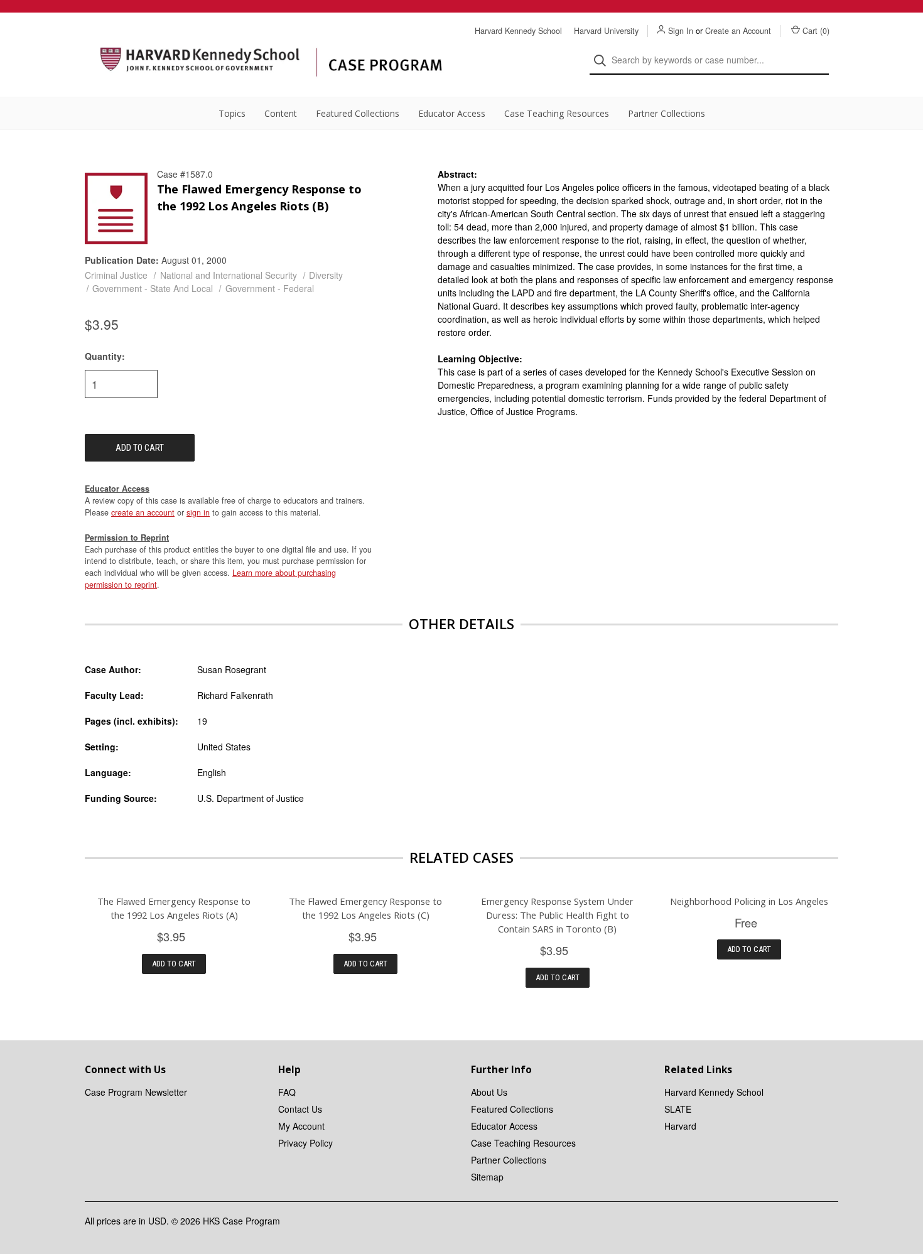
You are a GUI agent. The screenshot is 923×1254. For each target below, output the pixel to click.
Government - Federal (269, 288)
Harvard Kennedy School (518, 30)
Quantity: (105, 356)
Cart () (815, 30)
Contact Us (300, 1109)
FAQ (287, 1092)
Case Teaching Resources (556, 113)
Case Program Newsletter (136, 1092)
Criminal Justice (116, 275)
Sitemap (487, 1176)
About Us (489, 1092)
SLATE (677, 1109)
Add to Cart (174, 963)
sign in (198, 512)
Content (280, 113)
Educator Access (451, 113)
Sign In (680, 30)
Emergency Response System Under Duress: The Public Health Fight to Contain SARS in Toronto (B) (557, 915)
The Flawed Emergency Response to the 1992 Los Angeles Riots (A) (174, 908)
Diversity (326, 275)
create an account (143, 512)
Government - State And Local (152, 288)
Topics (232, 113)
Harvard (680, 1126)
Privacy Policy (305, 1143)
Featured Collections (357, 113)
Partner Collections (666, 113)
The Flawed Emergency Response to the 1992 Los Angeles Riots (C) (365, 908)
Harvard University (606, 30)
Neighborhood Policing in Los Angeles (749, 901)
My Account (301, 1126)
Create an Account (738, 30)
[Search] (604, 60)
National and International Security (228, 275)
